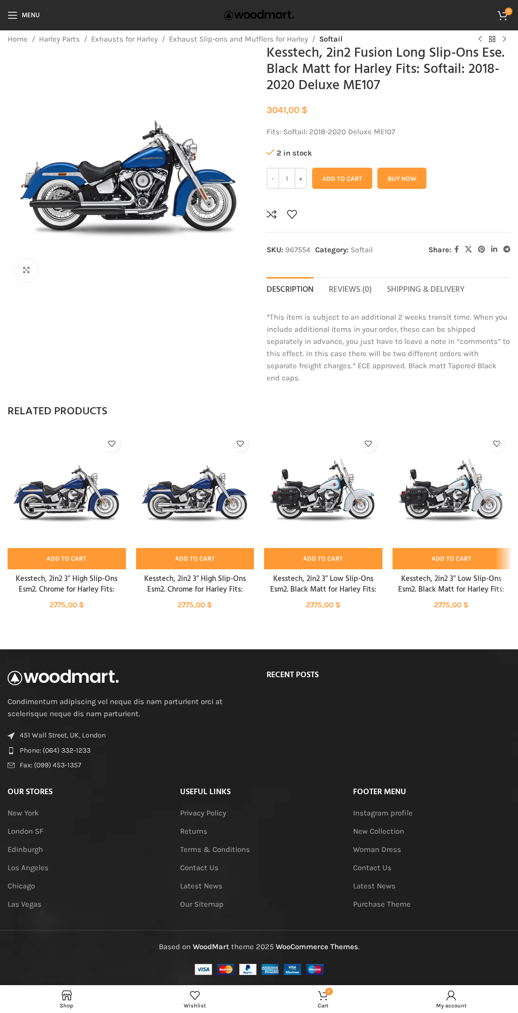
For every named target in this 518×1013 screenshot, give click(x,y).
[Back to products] (492, 39)
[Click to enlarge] (26, 270)
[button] (67, 558)
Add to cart (342, 178)
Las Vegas (24, 904)
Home (18, 39)
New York (23, 812)
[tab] (290, 288)
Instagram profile (383, 812)
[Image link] (63, 676)
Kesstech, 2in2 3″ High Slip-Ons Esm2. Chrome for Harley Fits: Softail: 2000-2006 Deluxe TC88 (66, 589)
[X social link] (468, 250)
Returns (193, 831)
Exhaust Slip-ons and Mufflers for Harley (238, 39)
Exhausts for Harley (124, 39)
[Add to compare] (272, 214)
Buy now (401, 178)
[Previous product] (480, 39)
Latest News (201, 885)
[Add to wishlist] (292, 214)
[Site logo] (259, 14)
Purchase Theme (382, 904)
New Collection (378, 831)
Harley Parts (59, 39)
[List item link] (129, 750)
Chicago (21, 885)
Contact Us (199, 867)
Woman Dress (377, 849)
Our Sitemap (202, 904)
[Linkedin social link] (494, 250)
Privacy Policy (203, 812)
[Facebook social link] (456, 250)
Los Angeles (28, 867)
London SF (26, 831)
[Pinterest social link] (481, 250)
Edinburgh (25, 849)
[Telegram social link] (506, 250)
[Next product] (504, 39)
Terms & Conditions (215, 849)
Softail (330, 39)
